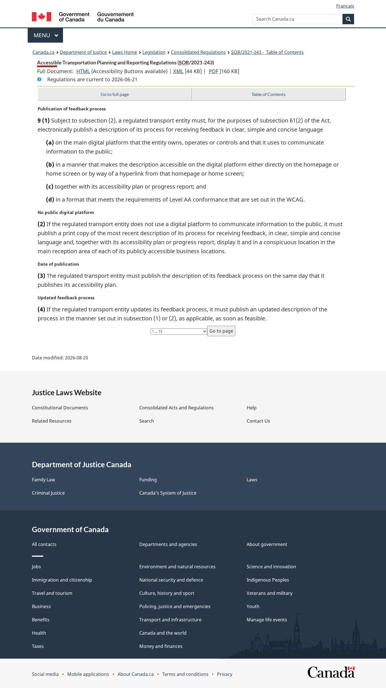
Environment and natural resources (177, 566)
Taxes (38, 646)
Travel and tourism (52, 593)
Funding (148, 480)
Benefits (40, 620)
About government (267, 544)
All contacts (44, 544)
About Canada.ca (136, 674)
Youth (253, 606)
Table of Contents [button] (268, 94)
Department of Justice (83, 52)
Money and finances (161, 646)
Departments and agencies (168, 544)
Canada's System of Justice (167, 493)
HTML (83, 71)
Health (39, 633)
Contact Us (258, 421)
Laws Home (124, 52)
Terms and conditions (185, 674)
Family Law (43, 480)
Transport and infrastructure (170, 620)
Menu (43, 35)
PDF (213, 71)
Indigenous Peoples (268, 580)
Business (41, 606)
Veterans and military (269, 593)
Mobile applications (88, 674)
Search (146, 421)
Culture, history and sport (166, 593)
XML (178, 71)
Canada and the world (163, 633)
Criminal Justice (48, 493)
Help (252, 408)
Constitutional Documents (60, 408)
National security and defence (171, 580)
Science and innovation (271, 566)
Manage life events (267, 620)
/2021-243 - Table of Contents (267, 52)
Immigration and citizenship (62, 580)
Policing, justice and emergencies (175, 606)
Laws (252, 480)
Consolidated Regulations (198, 52)
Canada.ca (43, 52)
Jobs (36, 566)
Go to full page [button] (115, 94)
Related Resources (51, 421)
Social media (45, 674)
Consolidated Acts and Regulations (176, 408)
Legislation (154, 52)
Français (345, 6)
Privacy (224, 674)
